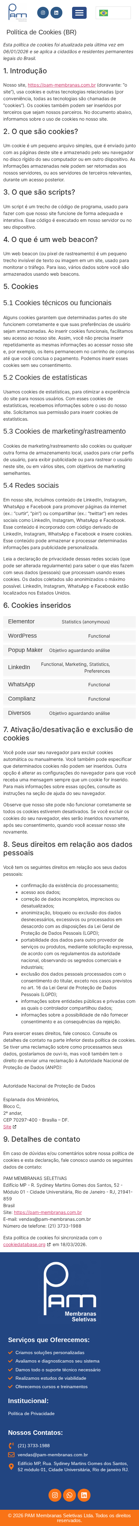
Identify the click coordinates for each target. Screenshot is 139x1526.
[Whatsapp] (69, 1495)
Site (7, 1126)
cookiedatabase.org (24, 1244)
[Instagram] (43, 12)
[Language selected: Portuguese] (113, 12)
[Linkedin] (56, 12)
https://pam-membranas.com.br (62, 85)
